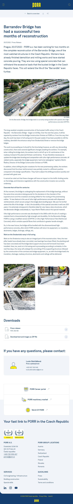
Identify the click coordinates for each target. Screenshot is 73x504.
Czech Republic (43, 456)
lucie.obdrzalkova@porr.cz (34, 370)
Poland (40, 460)
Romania (41, 466)
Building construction (11, 479)
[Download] (43, 13)
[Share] (47, 13)
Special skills (8, 482)
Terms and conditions (46, 482)
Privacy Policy (43, 496)
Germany (41, 450)
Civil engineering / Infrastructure (15, 476)
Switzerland (42, 453)
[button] (3, 4)
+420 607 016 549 (32, 367)
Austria (40, 446)
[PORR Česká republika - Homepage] (36, 4)
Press (40, 476)
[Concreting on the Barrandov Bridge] (19, 276)
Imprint (50, 496)
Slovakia (41, 463)
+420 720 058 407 (10, 454)
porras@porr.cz (9, 457)
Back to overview (33, 14)
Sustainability (43, 479)
